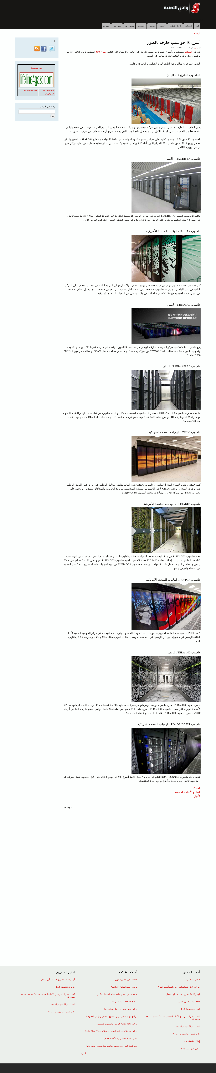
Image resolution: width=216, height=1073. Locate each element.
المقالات (188, 26)
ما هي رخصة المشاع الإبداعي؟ (124, 987)
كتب (197, 26)
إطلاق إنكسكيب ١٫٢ (191, 1041)
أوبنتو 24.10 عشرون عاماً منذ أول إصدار (183, 994)
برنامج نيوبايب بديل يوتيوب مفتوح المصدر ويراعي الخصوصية (111, 1016)
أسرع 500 (101, 51)
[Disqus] (131, 845)
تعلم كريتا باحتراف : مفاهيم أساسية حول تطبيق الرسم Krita (111, 1046)
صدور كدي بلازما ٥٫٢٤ (190, 1048)
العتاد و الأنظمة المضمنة (188, 792)
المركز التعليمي (175, 26)
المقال (188, 51)
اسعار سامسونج (48, 90)
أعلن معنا (141, 26)
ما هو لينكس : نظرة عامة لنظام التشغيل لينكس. (116, 994)
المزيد (83, 1053)
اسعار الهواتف (49, 94)
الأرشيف (162, 26)
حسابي (106, 26)
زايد (195, 47)
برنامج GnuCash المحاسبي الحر (123, 1001)
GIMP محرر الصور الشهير (189, 1001)
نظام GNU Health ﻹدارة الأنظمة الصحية (120, 1038)
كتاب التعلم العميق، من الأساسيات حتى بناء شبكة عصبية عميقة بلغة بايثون (173, 1017)
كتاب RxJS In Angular (190, 1009)
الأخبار (197, 796)
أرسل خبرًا (117, 26)
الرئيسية (197, 33)
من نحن (152, 26)
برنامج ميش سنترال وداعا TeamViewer (120, 1009)
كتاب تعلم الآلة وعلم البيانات (188, 1026)
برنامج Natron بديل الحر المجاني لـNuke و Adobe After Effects (111, 1031)
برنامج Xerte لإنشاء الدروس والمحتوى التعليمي (117, 1023)
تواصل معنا (129, 26)
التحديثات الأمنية (193, 979)
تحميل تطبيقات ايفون (30, 90)
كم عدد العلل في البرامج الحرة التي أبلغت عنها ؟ (179, 987)
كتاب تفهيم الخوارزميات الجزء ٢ (186, 1033)
